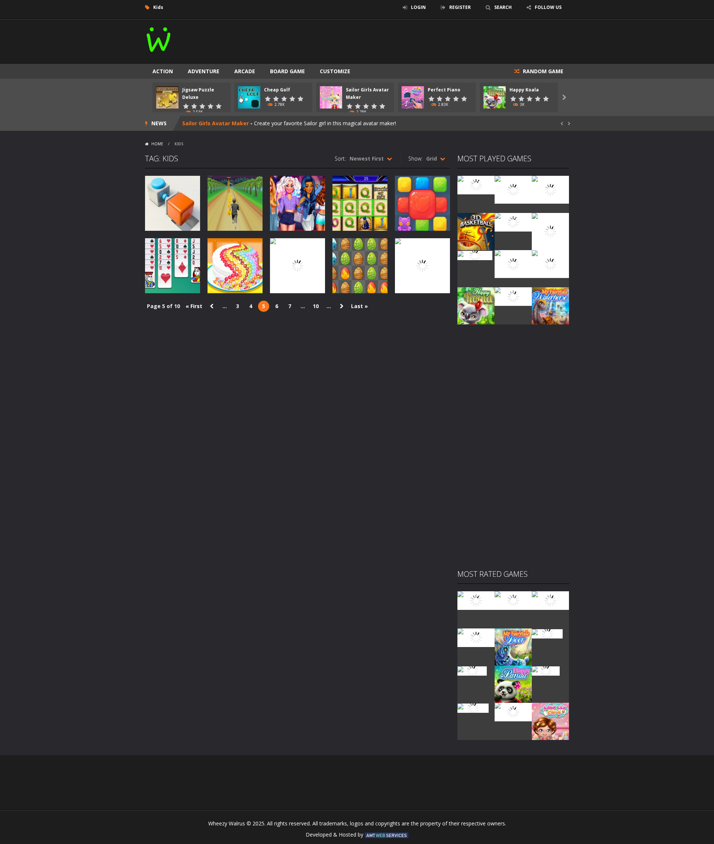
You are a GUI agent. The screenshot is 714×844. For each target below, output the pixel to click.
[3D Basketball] (476, 231)
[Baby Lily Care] (550, 720)
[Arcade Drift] (474, 254)
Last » (359, 306)
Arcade (244, 71)
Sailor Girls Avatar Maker (215, 123)
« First (194, 306)
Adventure (203, 71)
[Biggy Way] (473, 707)
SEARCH (503, 7)
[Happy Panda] (513, 683)
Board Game (287, 71)
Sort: (340, 158)
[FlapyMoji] (472, 670)
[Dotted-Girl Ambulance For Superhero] (513, 263)
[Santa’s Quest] (476, 600)
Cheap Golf (277, 90)
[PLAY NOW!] (167, 96)
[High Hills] (546, 670)
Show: (415, 158)
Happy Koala (524, 90)
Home (157, 143)
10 (316, 306)
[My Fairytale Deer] (513, 646)
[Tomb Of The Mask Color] (550, 189)
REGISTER (460, 7)
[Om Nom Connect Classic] (550, 263)
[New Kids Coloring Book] (476, 184)
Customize (335, 71)
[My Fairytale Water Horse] (550, 305)
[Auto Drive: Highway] (476, 637)
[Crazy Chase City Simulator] (513, 711)
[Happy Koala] (476, 305)
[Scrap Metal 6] (513, 296)
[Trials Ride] (547, 633)
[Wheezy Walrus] (159, 38)
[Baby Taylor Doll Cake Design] (513, 189)
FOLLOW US (548, 7)
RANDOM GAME (542, 71)
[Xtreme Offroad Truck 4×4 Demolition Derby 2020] (550, 231)
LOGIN (418, 7)
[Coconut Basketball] (513, 221)
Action (162, 71)
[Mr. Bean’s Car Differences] (513, 600)
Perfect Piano (444, 90)
